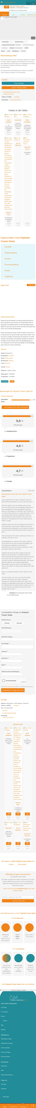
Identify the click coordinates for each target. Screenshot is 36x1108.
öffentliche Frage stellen (18, 900)
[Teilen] (30, 1106)
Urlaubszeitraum (6, 619)
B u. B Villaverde (18, 144)
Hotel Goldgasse (27, 121)
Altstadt (8, 367)
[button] (18, 28)
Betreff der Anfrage (7, 636)
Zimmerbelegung (6, 627)
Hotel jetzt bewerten (16, 407)
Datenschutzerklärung (9, 686)
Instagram (3, 1088)
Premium (32, 112)
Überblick (7, 247)
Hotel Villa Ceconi (27, 148)
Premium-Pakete (5, 1056)
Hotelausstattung (10, 253)
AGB (2, 1070)
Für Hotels (4, 1007)
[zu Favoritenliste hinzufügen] (2, 18)
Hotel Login (6, 1096)
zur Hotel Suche (1, 7)
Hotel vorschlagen (6, 1052)
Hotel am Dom (8, 213)
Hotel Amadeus (8, 121)
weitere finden (17, 936)
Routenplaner (31, 285)
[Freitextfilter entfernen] (28, 2)
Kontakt (12, 381)
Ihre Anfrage (5, 643)
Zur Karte (4, 710)
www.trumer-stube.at (15, 99)
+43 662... (9, 97)
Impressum (4, 1066)
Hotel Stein (18, 120)
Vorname (4, 651)
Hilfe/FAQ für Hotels (6, 1039)
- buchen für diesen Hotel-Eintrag (30, 968)
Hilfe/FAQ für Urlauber (7, 1043)
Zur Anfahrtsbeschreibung (9, 713)
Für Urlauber (4, 1011)
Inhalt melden (22, 864)
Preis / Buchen (19, 83)
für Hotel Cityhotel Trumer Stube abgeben (5, 937)
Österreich (7, 363)
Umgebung (8, 276)
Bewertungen (31, 14)
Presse (3, 1016)
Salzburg (11, 360)
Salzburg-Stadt (9, 358)
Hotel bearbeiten (5, 1047)
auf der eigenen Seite (18, 968)
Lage (13, 14)
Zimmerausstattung (11, 264)
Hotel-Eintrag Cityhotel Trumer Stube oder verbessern (6, 969)
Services (7, 259)
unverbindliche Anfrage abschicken (13, 690)
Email (3, 665)
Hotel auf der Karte (8, 94)
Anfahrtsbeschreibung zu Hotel (11, 92)
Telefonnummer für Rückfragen (10, 671)
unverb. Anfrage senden (18, 87)
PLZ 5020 (11, 355)
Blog (2, 1025)
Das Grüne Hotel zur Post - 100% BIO (27, 835)
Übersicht (4, 14)
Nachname (5, 658)
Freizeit (7, 270)
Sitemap (3, 1029)
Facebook (3, 1084)
